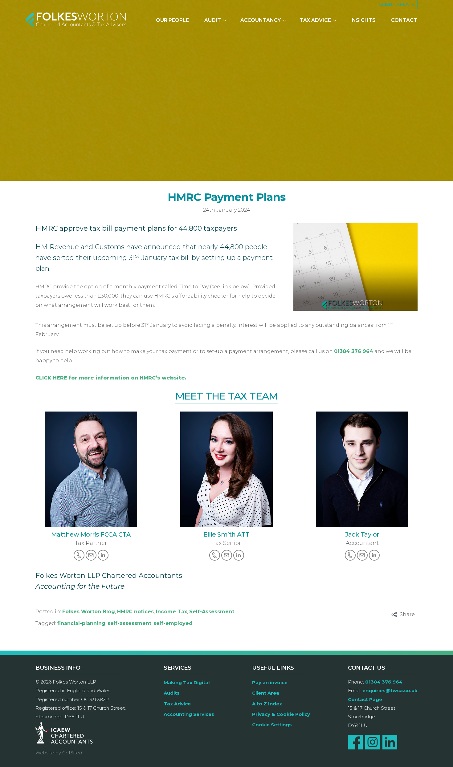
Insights (363, 20)
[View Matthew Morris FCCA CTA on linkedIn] (103, 555)
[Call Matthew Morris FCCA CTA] (79, 555)
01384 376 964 (353, 351)
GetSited (72, 753)
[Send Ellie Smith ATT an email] (226, 555)
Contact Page (365, 699)
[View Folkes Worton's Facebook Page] (355, 742)
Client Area (265, 693)
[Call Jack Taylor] (350, 555)
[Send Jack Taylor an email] (362, 555)
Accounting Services (189, 714)
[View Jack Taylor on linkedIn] (374, 555)
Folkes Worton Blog (88, 612)
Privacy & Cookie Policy (281, 714)
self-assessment (129, 623)
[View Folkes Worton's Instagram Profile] (372, 742)
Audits (172, 693)
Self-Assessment (211, 612)
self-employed (173, 623)
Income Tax (171, 612)
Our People (172, 20)
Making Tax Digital (187, 682)
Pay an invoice (270, 682)
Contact (404, 20)
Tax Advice (315, 20)
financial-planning (81, 623)
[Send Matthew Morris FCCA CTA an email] (91, 555)
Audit (212, 20)
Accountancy (260, 20)
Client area (394, 4)
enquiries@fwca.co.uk (390, 690)
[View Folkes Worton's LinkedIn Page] (389, 742)
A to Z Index (267, 704)
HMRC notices (135, 612)
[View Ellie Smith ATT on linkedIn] (238, 555)
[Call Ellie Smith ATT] (214, 555)
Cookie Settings (272, 725)
